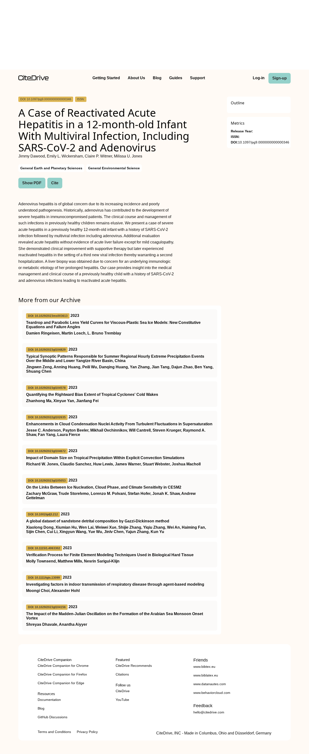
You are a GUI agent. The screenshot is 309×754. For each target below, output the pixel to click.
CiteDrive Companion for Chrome (63, 666)
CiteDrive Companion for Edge (61, 683)
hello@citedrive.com (208, 712)
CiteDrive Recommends (134, 666)
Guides (175, 78)
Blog (157, 78)
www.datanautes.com (209, 684)
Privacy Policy (87, 732)
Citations (122, 674)
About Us (136, 78)
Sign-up (279, 78)
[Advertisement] (154, 36)
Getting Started (106, 78)
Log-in (259, 78)
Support (197, 78)
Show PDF (32, 183)
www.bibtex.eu (204, 667)
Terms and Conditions (54, 732)
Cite (54, 183)
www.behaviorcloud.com (211, 693)
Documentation (49, 700)
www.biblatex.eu (205, 675)
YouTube (122, 700)
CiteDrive (123, 691)
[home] (33, 79)
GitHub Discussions (52, 717)
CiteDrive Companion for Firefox (62, 674)
